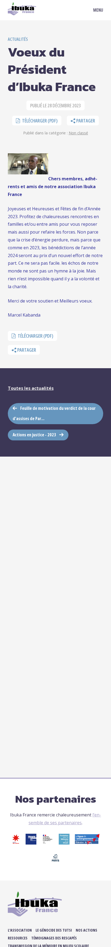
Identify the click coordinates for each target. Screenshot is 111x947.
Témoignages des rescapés (54, 938)
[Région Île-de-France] (16, 843)
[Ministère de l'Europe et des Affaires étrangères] (47, 843)
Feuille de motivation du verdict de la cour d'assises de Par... (54, 413)
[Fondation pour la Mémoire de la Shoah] (64, 843)
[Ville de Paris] (55, 862)
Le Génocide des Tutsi (54, 930)
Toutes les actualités (31, 388)
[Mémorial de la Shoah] (31, 843)
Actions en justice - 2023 (34, 435)
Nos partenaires (55, 799)
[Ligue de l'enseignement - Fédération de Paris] (87, 843)
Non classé (78, 132)
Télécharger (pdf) (39, 120)
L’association (20, 930)
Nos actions (86, 930)
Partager (85, 120)
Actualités (18, 39)
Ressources (17, 938)
